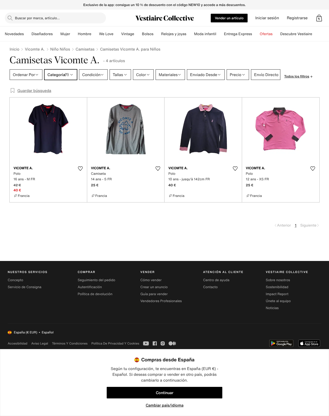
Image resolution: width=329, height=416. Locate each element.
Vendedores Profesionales (161, 301)
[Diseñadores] (57, 34)
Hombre (84, 34)
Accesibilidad (17, 343)
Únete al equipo (278, 301)
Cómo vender (151, 280)
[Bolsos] (157, 34)
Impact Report (277, 294)
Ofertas (266, 34)
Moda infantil (205, 34)
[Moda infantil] (220, 34)
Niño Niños (60, 49)
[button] (319, 18)
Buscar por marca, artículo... (37, 17)
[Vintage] (138, 34)
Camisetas (85, 49)
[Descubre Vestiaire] (316, 34)
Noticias (272, 308)
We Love (106, 34)
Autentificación (90, 287)
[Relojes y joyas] (190, 34)
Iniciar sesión (267, 17)
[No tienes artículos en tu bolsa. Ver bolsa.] (319, 18)
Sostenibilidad (277, 287)
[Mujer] (74, 34)
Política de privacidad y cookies (115, 343)
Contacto (210, 287)
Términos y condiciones (70, 343)
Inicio (14, 49)
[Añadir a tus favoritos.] (80, 168)
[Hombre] (95, 34)
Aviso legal (39, 343)
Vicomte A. (35, 49)
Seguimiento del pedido (96, 280)
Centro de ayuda (216, 280)
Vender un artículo (229, 17)
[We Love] (117, 34)
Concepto (15, 280)
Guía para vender (154, 294)
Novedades (14, 34)
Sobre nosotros (278, 280)
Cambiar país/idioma (165, 405)
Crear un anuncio (154, 287)
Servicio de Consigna (24, 287)
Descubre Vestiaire (296, 34)
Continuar (164, 393)
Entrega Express (238, 34)
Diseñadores (42, 34)
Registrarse (297, 17)
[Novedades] (28, 34)
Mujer (65, 34)
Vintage (127, 34)
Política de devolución (95, 294)
